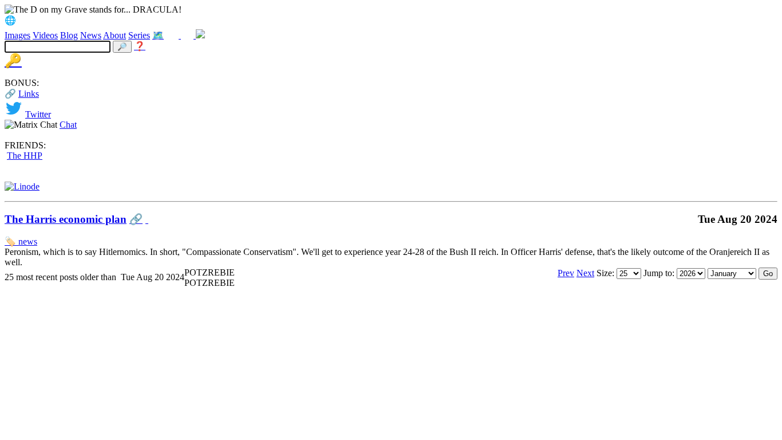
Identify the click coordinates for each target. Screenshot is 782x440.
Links (28, 94)
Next (585, 273)
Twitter (38, 114)
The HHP (24, 155)
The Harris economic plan (66, 219)
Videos (45, 35)
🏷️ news (21, 241)
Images (17, 35)
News (90, 35)
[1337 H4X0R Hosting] (22, 186)
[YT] (188, 35)
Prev (566, 273)
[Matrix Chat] (200, 35)
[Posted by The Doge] (146, 219)
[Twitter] (173, 35)
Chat (68, 124)
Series (139, 35)
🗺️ (158, 35)
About (114, 35)
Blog (69, 35)
